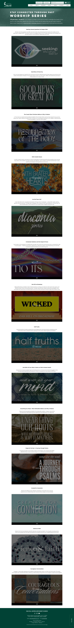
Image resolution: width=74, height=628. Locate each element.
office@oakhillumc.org (34, 618)
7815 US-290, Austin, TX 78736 (40, 616)
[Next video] (60, 50)
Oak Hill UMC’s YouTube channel (32, 23)
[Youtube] (39, 613)
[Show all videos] (37, 65)
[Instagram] (37, 613)
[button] (71, 620)
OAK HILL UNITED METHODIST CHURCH (37, 611)
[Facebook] (35, 613)
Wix (46, 624)
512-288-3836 (44, 618)
